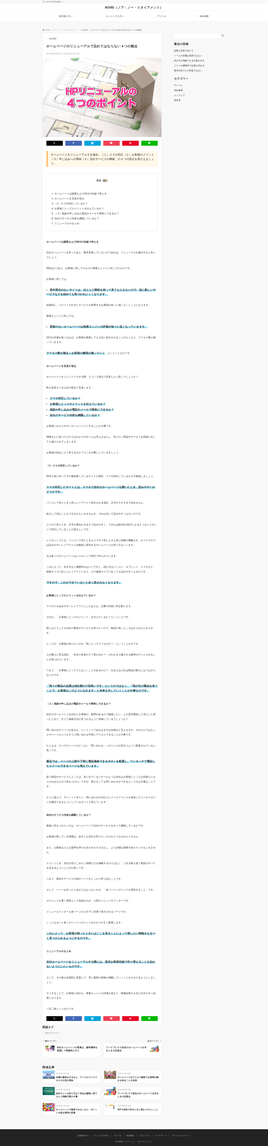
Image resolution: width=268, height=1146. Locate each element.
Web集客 (53, 39)
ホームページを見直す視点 (69, 198)
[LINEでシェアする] (149, 143)
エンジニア (179, 95)
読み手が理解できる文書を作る (189, 60)
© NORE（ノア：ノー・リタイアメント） (133, 1142)
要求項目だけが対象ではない (188, 70)
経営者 (177, 100)
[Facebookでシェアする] (73, 143)
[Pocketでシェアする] (111, 143)
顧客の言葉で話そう (184, 50)
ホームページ (53, 1033)
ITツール (178, 85)
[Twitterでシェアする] (54, 143)
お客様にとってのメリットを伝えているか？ (79, 208)
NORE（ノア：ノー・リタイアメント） (134, 7)
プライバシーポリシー (181, 1136)
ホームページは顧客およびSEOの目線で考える (80, 193)
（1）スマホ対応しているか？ (71, 203)
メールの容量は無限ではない (188, 55)
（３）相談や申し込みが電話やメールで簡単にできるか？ (86, 213)
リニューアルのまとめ (66, 223)
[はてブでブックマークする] (92, 143)
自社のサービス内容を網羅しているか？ (76, 218)
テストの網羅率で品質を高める (189, 65)
